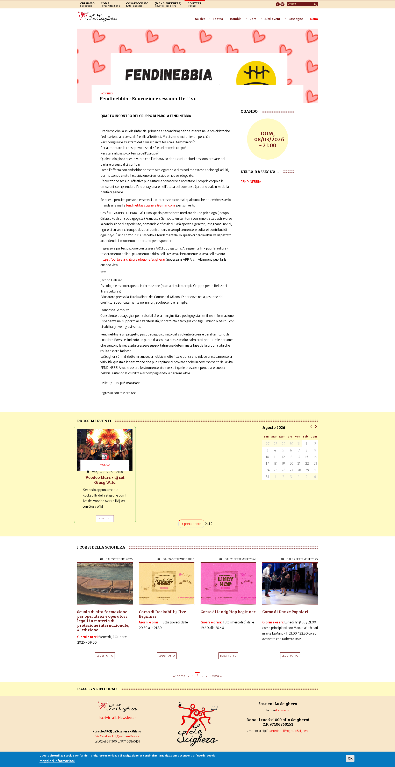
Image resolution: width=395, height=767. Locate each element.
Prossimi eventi (94, 421)
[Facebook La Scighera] (278, 3)
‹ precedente (191, 524)
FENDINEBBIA (251, 182)
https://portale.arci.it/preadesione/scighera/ (133, 259)
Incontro (106, 93)
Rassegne (295, 19)
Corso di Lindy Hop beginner (228, 611)
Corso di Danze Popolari (285, 611)
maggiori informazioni (57, 761)
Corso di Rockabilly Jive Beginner (162, 614)
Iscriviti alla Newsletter (117, 718)
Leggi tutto (105, 655)
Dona (314, 19)
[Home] (99, 17)
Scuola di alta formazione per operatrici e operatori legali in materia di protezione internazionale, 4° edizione (103, 620)
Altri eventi (273, 19)
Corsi (253, 19)
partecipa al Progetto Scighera (289, 731)
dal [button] (119, 559)
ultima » (216, 676)
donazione (282, 710)
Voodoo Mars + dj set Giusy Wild (104, 479)
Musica (200, 19)
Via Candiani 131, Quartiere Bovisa (117, 736)
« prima (179, 676)
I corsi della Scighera (101, 547)
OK (350, 758)
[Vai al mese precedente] (311, 426)
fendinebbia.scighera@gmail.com (150, 205)
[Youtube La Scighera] (282, 3)
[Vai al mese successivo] (316, 426)
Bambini (236, 19)
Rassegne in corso (97, 689)
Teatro (218, 19)
